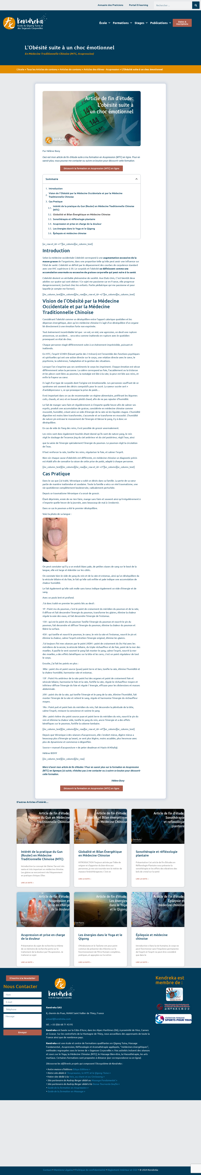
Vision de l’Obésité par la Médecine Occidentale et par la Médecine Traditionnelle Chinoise (85, 194)
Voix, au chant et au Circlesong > (87, 1076)
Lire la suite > (27, 882)
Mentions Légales (63, 1169)
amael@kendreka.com (58, 1018)
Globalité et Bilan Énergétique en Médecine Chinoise (81, 214)
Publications (159, 23)
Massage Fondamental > (104, 1080)
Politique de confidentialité (90, 1169)
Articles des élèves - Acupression (101, 69)
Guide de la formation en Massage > (66, 1091)
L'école (20, 69)
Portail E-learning (138, 4)
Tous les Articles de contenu (42, 69)
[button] (137, 179)
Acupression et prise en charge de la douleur (77, 223)
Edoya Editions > (81, 1069)
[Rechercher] (196, 5)
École (103, 23)
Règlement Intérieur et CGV (122, 1169)
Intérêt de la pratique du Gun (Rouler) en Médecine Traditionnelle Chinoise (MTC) (93, 207)
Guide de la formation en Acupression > (68, 1087)
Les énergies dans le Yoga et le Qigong (74, 228)
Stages (139, 23)
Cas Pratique (56, 201)
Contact (47, 1169)
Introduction (56, 188)
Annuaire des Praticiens (110, 4)
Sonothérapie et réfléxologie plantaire (74, 219)
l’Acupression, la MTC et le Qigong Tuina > (88, 1072)
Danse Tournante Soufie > (106, 1083)
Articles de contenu (70, 69)
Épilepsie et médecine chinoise (69, 233)
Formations (121, 23)
